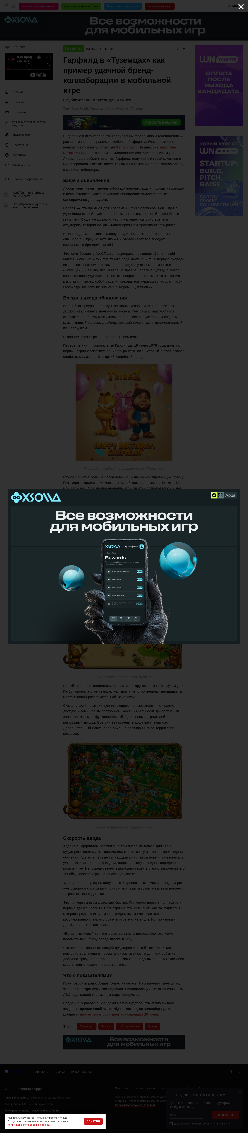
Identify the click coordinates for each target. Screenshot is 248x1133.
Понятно (93, 1121)
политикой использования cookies (28, 1124)
